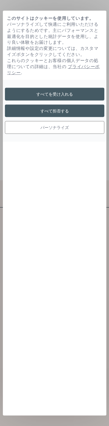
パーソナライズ (54, 127)
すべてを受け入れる (54, 94)
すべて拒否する (54, 110)
